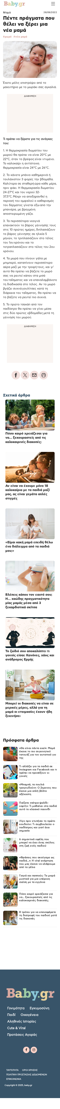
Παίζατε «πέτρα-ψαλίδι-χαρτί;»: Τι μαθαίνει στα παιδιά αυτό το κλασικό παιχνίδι (38, 806)
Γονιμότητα (16, 1008)
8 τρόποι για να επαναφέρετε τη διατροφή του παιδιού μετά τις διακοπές (38, 915)
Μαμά (7, 12)
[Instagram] (34, 1050)
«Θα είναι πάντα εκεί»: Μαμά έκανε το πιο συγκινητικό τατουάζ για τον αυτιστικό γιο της (37, 753)
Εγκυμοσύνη (39, 1008)
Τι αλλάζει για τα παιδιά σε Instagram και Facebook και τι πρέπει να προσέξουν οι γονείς (38, 771)
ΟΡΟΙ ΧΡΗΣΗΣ (30, 1070)
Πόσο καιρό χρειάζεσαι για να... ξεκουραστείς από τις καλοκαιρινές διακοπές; (36, 897)
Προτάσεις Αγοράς (22, 1034)
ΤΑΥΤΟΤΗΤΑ (12, 1070)
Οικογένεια (29, 1014)
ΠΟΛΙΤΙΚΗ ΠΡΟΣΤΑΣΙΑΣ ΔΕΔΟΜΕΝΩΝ (26, 1075)
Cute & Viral (16, 1028)
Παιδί (11, 1014)
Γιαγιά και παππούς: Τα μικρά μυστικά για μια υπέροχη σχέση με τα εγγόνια (37, 878)
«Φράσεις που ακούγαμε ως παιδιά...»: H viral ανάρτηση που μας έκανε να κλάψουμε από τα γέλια (37, 862)
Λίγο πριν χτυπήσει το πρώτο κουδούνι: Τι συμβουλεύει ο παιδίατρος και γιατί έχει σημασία (37, 826)
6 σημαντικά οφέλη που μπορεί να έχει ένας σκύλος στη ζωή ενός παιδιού (36, 842)
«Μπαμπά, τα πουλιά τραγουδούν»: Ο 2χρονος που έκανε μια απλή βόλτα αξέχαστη (38, 789)
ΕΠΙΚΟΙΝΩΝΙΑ (13, 1079)
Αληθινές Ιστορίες (21, 1021)
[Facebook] (26, 1050)
